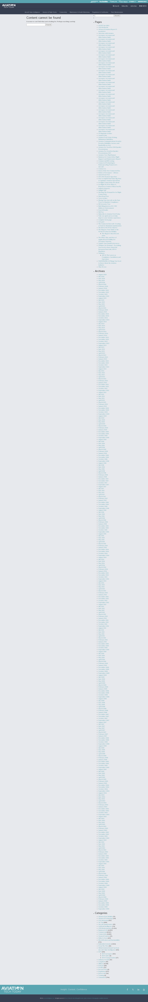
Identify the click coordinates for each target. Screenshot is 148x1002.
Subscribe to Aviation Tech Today (109, 214)
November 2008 (103, 693)
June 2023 (101, 349)
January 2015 (102, 547)
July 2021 (101, 394)
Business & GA (103, 930)
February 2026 (103, 286)
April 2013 (101, 589)
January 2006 (102, 759)
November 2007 (103, 716)
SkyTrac (101, 212)
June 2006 (101, 750)
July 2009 (101, 677)
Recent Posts (102, 969)
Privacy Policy (67, 998)
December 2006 (103, 738)
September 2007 (103, 720)
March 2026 (102, 284)
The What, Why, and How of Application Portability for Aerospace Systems (107, 239)
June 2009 (101, 679)
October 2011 (102, 624)
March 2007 (102, 732)
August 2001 (102, 863)
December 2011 (103, 620)
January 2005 (102, 783)
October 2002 (103, 836)
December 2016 (103, 502)
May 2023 (101, 351)
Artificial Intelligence (105, 926)
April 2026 (101, 282)
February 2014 (103, 569)
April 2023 (101, 353)
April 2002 (101, 848)
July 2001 (101, 865)
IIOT (99, 952)
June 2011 (101, 632)
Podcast (101, 965)
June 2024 (101, 325)
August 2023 (102, 345)
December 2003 (103, 809)
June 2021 (101, 396)
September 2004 (103, 791)
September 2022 (103, 367)
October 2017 (102, 483)
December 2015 (103, 526)
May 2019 (101, 445)
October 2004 (103, 789)
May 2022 (101, 375)
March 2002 (102, 850)
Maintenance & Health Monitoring (80, 12)
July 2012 (101, 606)
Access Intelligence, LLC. (49, 998)
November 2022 (103, 363)
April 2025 (101, 306)
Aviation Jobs (102, 135)
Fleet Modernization (117, 12)
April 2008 (101, 706)
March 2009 (102, 685)
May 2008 (101, 704)
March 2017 (102, 496)
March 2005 (102, 779)
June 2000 (101, 891)
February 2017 (103, 498)
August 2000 (102, 887)
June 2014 (101, 561)
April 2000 (101, 895)
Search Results (103, 210)
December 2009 (103, 667)
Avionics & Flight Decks (50, 12)
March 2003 (102, 826)
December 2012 (103, 596)
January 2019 (102, 453)
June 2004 (101, 797)
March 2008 (102, 708)
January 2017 (102, 500)
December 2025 (103, 290)
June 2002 (101, 844)
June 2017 (101, 490)
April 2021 (101, 400)
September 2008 (103, 697)
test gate (101, 222)
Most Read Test (103, 196)
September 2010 (103, 649)
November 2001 (103, 858)
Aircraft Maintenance (105, 924)
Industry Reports (104, 188)
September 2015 (103, 532)
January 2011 (102, 642)
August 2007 (102, 722)
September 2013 (103, 579)
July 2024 (101, 323)
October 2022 (102, 365)
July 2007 (101, 724)
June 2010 (101, 655)
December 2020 (103, 408)
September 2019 (103, 437)
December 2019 (103, 432)
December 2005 (103, 761)
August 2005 (102, 769)
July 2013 (101, 583)
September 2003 (103, 814)
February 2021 (103, 404)
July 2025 (101, 300)
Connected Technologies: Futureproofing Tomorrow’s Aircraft (107, 165)
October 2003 (103, 812)
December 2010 (103, 644)
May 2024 (101, 327)
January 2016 (102, 524)
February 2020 (103, 428)
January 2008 (102, 712)
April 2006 (101, 754)
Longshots (101, 961)
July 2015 (101, 536)
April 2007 (101, 730)
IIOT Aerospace (107, 954)
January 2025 (102, 312)
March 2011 (102, 638)
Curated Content (104, 936)
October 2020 (103, 412)
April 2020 (101, 424)
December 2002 (103, 832)
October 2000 (103, 883)
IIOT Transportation (109, 958)
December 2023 (103, 337)
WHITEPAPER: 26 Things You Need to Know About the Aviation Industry (109, 263)
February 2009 (103, 687)
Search (116, 6)
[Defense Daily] (142, 1)
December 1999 (103, 903)
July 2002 (101, 842)
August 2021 (102, 392)
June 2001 (101, 867)
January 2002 (102, 854)
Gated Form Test (104, 175)
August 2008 (102, 699)
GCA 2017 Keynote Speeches (107, 177)
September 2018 (103, 461)
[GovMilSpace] (123, 1)
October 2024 (103, 318)
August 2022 (102, 369)
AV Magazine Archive (105, 133)
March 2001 (102, 873)
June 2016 (101, 514)
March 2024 (102, 331)
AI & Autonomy (103, 920)
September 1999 (103, 909)
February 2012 (103, 616)
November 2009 (103, 669)
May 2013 (101, 587)
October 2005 (102, 765)
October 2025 (102, 294)
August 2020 (102, 416)
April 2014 (101, 565)
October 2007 (102, 718)
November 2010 (103, 646)
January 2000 (102, 901)
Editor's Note (102, 938)
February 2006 (103, 757)
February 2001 (103, 875)
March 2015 (102, 543)
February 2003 (103, 828)
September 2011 (103, 626)
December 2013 (103, 573)
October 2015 (102, 530)
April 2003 (101, 824)
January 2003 (102, 830)
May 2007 (101, 728)
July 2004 (101, 795)
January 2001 (102, 877)
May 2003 (101, 822)
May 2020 (101, 422)
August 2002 (102, 840)
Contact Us (102, 169)
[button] (143, 6)
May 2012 (101, 610)
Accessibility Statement (103, 998)
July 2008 (101, 700)
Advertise (134, 6)
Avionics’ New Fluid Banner (107, 155)
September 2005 (103, 767)
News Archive (102, 198)
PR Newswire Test (104, 204)
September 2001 (103, 861)
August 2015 (102, 534)
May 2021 (101, 398)
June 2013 (101, 585)
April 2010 (101, 659)
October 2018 (102, 459)
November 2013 (103, 575)
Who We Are (102, 267)
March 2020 (102, 426)
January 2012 (102, 618)
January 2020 (102, 430)
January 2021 (102, 406)
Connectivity (63, 12)
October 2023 (102, 341)
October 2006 (103, 742)
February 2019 (103, 451)
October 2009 (103, 671)
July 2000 (101, 889)
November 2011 (103, 622)
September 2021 (103, 390)
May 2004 (101, 799)
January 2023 (102, 359)
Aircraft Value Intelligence (32, 12)
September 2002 (103, 838)
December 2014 (103, 549)
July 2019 (101, 441)
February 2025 (103, 310)
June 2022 (101, 373)
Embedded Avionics (104, 944)
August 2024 (102, 322)
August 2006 (102, 746)
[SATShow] (113, 1)
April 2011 (101, 636)
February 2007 (103, 734)
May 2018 (101, 469)
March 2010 (102, 661)
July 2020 (101, 418)
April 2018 (101, 471)
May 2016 (101, 516)
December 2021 (103, 384)
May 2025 (101, 304)
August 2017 (102, 486)
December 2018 (103, 455)
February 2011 (103, 640)
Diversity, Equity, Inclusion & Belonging (88, 998)
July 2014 (101, 559)
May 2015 (101, 539)
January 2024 (102, 335)
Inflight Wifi (102, 190)
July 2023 (101, 347)
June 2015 (101, 538)
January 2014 (102, 571)
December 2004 (103, 785)
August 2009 (102, 675)
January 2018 (102, 477)
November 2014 (103, 551)
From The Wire (103, 946)
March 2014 (102, 567)
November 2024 (103, 316)
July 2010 (101, 653)
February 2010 (103, 663)
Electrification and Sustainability (109, 940)
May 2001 (101, 869)
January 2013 (102, 595)
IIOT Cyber (105, 956)
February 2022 (103, 380)
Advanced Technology (105, 918)
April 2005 (101, 777)
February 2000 (103, 899)
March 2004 (102, 803)
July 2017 (101, 488)
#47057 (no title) (103, 25)
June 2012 (101, 608)
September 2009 (103, 673)
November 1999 (103, 905)
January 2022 (102, 382)
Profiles (100, 967)
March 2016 (102, 520)
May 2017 (101, 492)
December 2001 (103, 856)
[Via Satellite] (103, 1)
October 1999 (102, 907)
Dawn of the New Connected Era (109, 171)
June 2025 (101, 302)
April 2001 (101, 871)
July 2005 (101, 771)
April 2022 (101, 377)
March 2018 (102, 473)
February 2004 (103, 805)
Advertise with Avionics (106, 33)
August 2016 (102, 510)
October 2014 (102, 553)
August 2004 (102, 793)
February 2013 (103, 593)
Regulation (101, 971)
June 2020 (101, 420)
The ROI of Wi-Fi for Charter (107, 227)
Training (101, 975)
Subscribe (125, 6)
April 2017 (101, 494)
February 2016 (103, 522)
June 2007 (101, 726)
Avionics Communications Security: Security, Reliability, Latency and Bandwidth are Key (109, 143)
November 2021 (103, 386)
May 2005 (101, 775)
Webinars (101, 253)
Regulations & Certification (100, 12)
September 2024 (103, 320)
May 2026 (101, 280)
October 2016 (102, 506)
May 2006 (101, 752)
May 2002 (101, 846)
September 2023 (103, 343)
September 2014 (103, 555)
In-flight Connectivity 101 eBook (108, 182)
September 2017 (103, 484)
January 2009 (102, 689)
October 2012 (102, 600)
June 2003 (101, 820)
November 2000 (103, 881)
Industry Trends (103, 959)
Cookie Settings (75, 998)
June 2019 (101, 443)
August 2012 (102, 604)
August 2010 (102, 651)
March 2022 (102, 378)
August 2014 (102, 557)
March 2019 (102, 449)
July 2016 (101, 512)
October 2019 (102, 435)
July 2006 (101, 748)
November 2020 (103, 410)
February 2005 (103, 781)
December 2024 (103, 314)
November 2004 (103, 787)
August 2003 (102, 816)
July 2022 (101, 371)
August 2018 (102, 463)
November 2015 (103, 528)
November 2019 (103, 434)
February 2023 (103, 357)
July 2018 (101, 465)
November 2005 (103, 763)
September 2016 (103, 508)
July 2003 (101, 818)
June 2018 (101, 467)
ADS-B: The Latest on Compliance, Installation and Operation (111, 257)
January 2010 (102, 665)
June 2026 (101, 278)
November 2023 (103, 339)
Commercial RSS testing (106, 161)
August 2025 (102, 298)
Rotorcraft (102, 973)
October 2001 (102, 860)
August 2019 (102, 439)
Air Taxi (100, 922)
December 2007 (103, 714)
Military (100, 963)
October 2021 (102, 388)
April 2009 (101, 683)
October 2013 (102, 577)
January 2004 (102, 807)
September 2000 (103, 885)
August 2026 (102, 274)
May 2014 (101, 563)
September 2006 (103, 744)
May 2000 (101, 893)
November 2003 (103, 811)
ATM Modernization (105, 928)
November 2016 (103, 504)
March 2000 (102, 897)
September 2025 (103, 296)
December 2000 (103, 879)
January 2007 (102, 736)
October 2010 (102, 647)
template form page (105, 220)
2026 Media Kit (103, 27)
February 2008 (103, 710)
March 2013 (102, 591)
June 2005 (101, 773)
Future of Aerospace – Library (108, 173)
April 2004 (101, 801)
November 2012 (103, 598)
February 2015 (103, 545)
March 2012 (102, 614)
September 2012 (103, 602)
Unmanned (102, 977)
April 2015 (101, 541)
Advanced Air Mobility (105, 916)
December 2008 (103, 691)
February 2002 (103, 852)
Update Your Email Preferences (108, 243)
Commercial (102, 932)
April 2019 (101, 447)
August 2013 (102, 581)
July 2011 (101, 630)
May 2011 (101, 634)
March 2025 (102, 308)
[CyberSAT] (132, 1)
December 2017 (103, 479)
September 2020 (103, 414)
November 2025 (103, 292)
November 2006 (103, 740)
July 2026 (101, 276)
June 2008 (101, 702)
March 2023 (102, 355)
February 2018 (103, 475)
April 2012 (101, 612)
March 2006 (102, 756)
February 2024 (103, 333)
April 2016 (101, 518)
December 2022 (103, 361)
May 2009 (101, 681)
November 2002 (103, 834)
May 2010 (101, 657)
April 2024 (101, 329)
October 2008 (103, 695)
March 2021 (102, 402)
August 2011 (102, 628)
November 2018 (103, 457)
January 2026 (102, 288)
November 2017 (103, 481)
